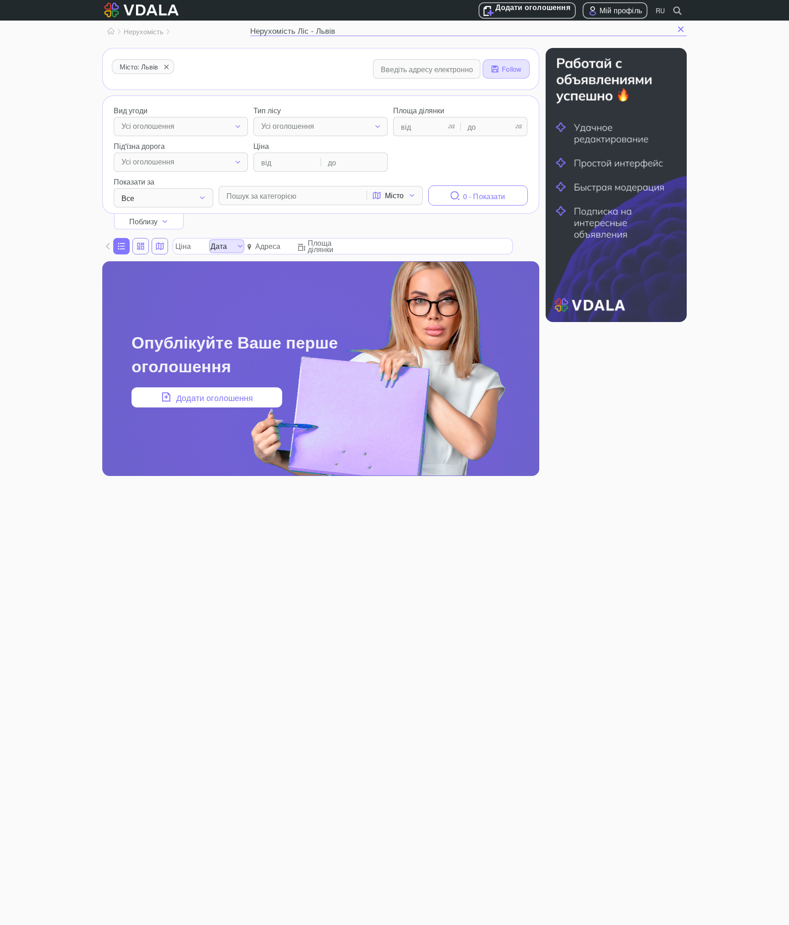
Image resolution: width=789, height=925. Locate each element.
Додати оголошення (532, 7)
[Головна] (111, 31)
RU (660, 10)
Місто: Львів (139, 66)
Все (127, 198)
